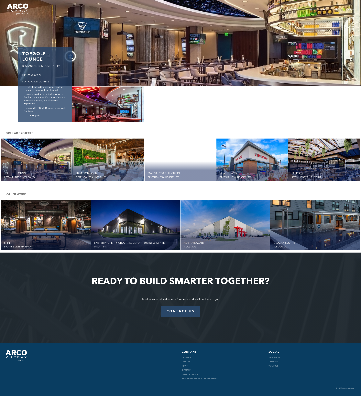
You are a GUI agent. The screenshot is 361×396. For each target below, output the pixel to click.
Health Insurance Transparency (200, 379)
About (309, 9)
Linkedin (273, 362)
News (336, 9)
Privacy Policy (190, 374)
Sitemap (186, 370)
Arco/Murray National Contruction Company (16, 355)
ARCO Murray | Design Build (17, 9)
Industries (278, 9)
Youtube (273, 366)
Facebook (274, 358)
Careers (323, 9)
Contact (350, 9)
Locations (294, 9)
